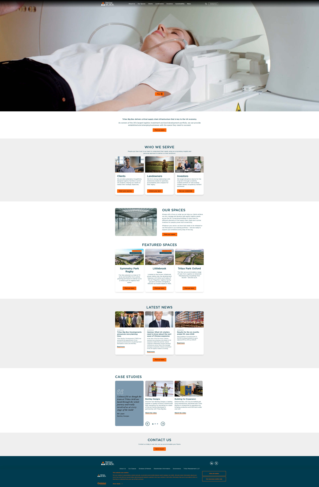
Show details (116, 483)
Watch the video (151, 413)
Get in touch (159, 449)
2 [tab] (155, 423)
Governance (177, 468)
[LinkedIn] (211, 463)
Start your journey (125, 191)
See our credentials (185, 191)
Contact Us (213, 3)
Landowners (159, 4)
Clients (150, 4)
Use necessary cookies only (214, 479)
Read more (121, 346)
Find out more (159, 130)
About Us (132, 4)
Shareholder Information (162, 468)
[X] (216, 463)
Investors (169, 4)
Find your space (169, 234)
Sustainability (180, 4)
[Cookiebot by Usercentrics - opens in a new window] (102, 484)
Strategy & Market (145, 468)
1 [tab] (152, 423)
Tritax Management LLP (191, 468)
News (189, 4)
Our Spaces (141, 4)
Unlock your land (155, 191)
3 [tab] (157, 423)
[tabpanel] (159, 398)
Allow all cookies (214, 473)
